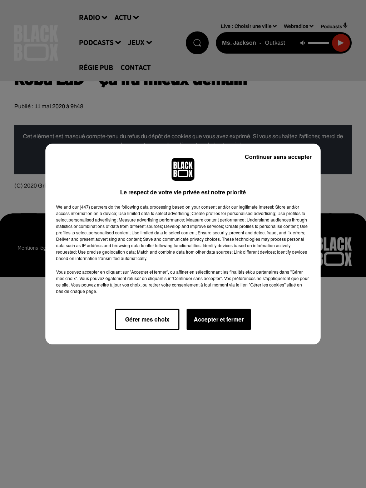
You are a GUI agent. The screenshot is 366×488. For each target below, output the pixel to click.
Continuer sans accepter (278, 157)
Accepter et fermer (219, 319)
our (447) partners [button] (89, 207)
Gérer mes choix (147, 319)
